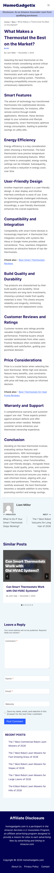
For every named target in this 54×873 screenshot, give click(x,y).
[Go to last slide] (7, 576)
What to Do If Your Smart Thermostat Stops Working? (12, 520)
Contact (45, 866)
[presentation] (27, 566)
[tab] (21, 605)
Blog (14, 22)
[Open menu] (48, 5)
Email (9, 691)
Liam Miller (11, 53)
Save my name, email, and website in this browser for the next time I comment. (26, 712)
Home (7, 22)
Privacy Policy (31, 866)
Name (9, 678)
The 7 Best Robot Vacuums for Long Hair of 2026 (41, 520)
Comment (11, 641)
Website (9, 704)
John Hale (13, 596)
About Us (16, 866)
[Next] (47, 576)
